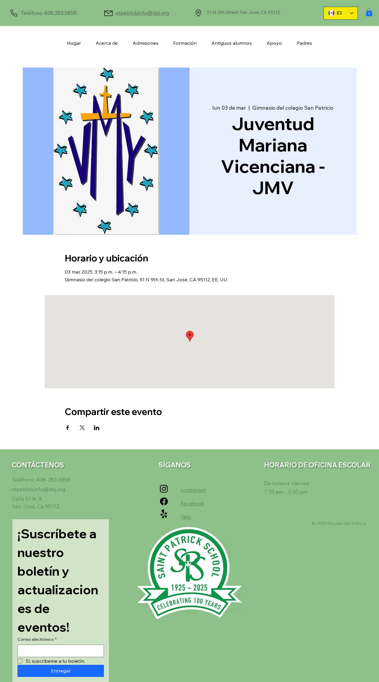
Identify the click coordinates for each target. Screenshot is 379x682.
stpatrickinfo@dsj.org (142, 12)
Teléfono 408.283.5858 (48, 12)
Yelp (186, 516)
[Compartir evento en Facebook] (67, 427)
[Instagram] (164, 488)
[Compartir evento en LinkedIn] (96, 427)
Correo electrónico (37, 639)
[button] (369, 12)
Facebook (192, 503)
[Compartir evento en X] (82, 427)
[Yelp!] (164, 514)
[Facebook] (164, 501)
